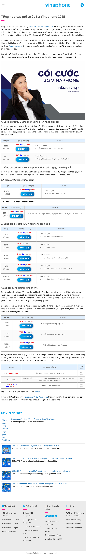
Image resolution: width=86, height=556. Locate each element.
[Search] (82, 5)
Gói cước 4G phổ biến (11, 520)
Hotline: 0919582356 (54, 539)
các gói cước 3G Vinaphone (41, 26)
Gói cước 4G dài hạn (10, 524)
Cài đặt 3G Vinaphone (32, 526)
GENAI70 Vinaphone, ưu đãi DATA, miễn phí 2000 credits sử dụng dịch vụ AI (41, 471)
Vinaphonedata (15, 46)
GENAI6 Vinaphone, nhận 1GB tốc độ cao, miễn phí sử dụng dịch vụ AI (39, 484)
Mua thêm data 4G (10, 531)
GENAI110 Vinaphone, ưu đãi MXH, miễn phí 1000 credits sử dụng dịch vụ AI (42, 458)
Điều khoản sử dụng (73, 520)
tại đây (37, 391)
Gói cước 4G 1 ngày (10, 528)
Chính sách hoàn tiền (74, 528)
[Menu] (3, 5)
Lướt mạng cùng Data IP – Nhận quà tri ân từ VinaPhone (33, 419)
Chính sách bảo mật (73, 524)
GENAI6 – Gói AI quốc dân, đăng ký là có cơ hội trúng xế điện (35, 446)
